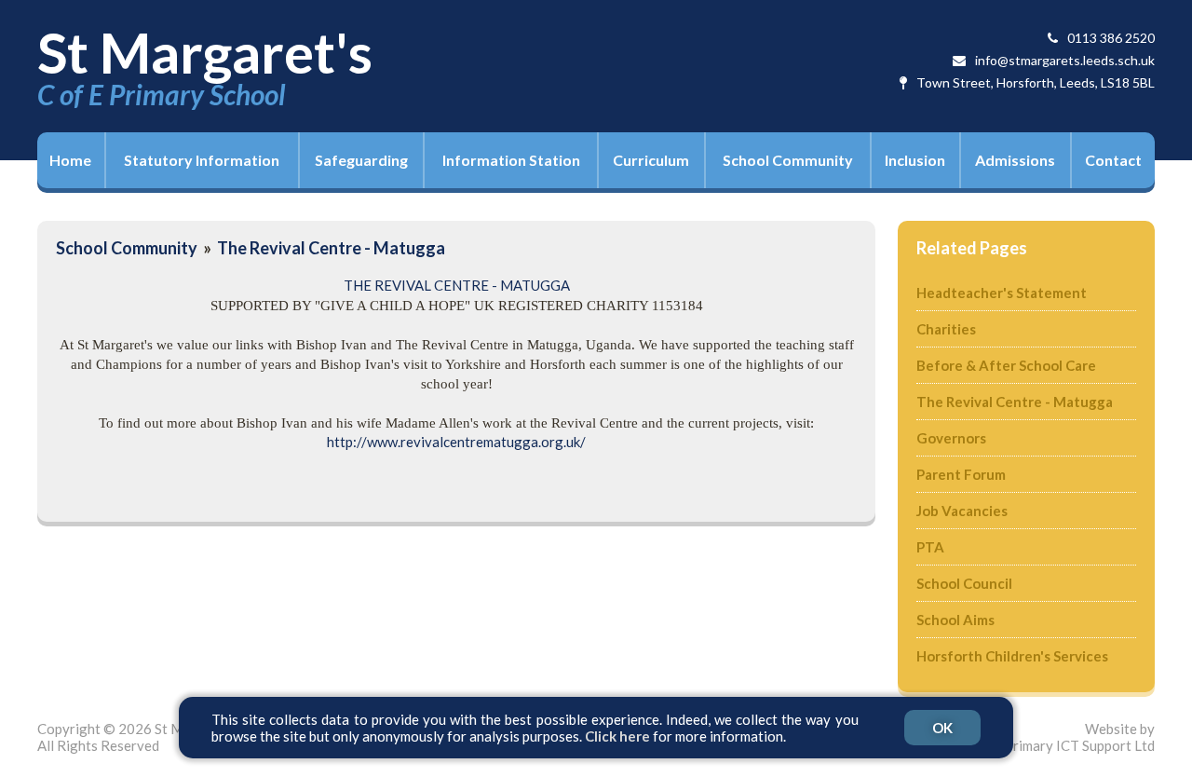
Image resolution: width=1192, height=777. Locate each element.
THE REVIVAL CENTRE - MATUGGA (457, 285)
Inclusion (915, 160)
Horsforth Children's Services (1012, 656)
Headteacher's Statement (1001, 292)
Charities (946, 328)
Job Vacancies (962, 510)
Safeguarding (361, 160)
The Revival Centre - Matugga (331, 248)
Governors (951, 437)
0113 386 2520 (1111, 38)
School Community (788, 160)
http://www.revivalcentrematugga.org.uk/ (456, 441)
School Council (964, 583)
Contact (1113, 160)
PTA (930, 546)
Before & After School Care (1006, 365)
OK (942, 727)
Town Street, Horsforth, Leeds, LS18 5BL (1035, 82)
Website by (1079, 737)
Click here (617, 736)
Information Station (511, 160)
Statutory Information (201, 160)
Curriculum (651, 160)
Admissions (1015, 160)
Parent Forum (961, 474)
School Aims (955, 619)
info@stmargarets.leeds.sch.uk (1065, 60)
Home (70, 160)
